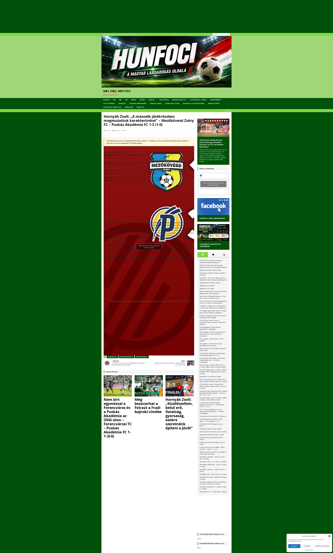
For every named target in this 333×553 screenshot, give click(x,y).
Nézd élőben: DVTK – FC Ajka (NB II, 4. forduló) (212, 482)
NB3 (126, 100)
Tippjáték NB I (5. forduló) (206, 279)
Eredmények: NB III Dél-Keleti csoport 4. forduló (212, 422)
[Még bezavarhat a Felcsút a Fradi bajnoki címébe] (149, 385)
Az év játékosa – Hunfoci (198, 100)
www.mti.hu (113, 301)
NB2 (120, 100)
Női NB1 (133, 100)
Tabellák (151, 100)
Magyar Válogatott (179, 100)
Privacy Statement (309, 550)
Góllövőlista (164, 100)
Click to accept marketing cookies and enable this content (149, 246)
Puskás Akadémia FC (141, 357)
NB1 (114, 100)
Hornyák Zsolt (112, 357)
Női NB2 (142, 100)
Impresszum (129, 107)
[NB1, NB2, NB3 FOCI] (166, 86)
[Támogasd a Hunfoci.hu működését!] (213, 223)
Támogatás (140, 107)
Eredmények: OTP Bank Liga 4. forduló (210, 367)
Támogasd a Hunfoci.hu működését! (210, 236)
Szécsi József (117, 130)
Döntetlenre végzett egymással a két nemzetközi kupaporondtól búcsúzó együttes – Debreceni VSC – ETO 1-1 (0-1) (213, 384)
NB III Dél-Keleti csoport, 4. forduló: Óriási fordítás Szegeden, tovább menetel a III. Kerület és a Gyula (212, 377)
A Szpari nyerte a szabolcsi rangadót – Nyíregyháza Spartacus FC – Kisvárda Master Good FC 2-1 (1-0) (212, 395)
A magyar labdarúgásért (138, 103)
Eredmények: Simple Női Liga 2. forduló (210, 420)
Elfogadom (294, 546)
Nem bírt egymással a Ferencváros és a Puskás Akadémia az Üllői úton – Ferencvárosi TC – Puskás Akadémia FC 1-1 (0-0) (118, 418)
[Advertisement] (153, 19)
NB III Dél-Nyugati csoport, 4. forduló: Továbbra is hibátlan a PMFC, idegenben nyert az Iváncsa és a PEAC (212, 362)
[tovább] (211, 152)
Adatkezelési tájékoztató (112, 107)
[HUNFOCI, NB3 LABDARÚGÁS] (213, 197)
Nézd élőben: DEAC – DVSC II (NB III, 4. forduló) (212, 465)
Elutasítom (307, 546)
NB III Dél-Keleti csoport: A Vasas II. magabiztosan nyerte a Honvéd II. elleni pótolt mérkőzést (212, 313)
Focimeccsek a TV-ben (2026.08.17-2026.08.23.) (212, 407)
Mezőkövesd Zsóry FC (126, 357)
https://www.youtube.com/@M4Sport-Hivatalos (172, 301)
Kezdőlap (106, 100)
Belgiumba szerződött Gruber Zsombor (212, 136)
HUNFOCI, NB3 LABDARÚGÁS (212, 209)
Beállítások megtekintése (322, 546)
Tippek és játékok (213, 103)
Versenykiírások (215, 100)
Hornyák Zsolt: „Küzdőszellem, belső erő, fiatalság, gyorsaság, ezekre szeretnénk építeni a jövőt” (179, 413)
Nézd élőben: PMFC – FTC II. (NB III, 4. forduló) (212, 452)
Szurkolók (122, 103)
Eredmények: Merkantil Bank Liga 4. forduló (211, 425)
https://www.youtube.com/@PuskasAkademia (136, 301)
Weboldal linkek (155, 103)
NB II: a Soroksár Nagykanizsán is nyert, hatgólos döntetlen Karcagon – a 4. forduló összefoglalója (211, 402)
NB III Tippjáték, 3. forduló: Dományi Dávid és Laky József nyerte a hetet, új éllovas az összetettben (212, 325)
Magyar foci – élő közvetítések (193, 103)
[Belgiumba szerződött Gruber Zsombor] (213, 125)
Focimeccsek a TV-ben (172, 103)
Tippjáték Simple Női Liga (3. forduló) (209, 273)
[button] (329, 536)
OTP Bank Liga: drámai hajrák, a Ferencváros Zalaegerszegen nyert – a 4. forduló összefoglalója (212, 351)
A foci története (109, 103)
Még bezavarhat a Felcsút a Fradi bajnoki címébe (148, 405)
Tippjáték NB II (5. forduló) (206, 276)
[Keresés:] (221, 34)
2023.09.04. (108, 130)
